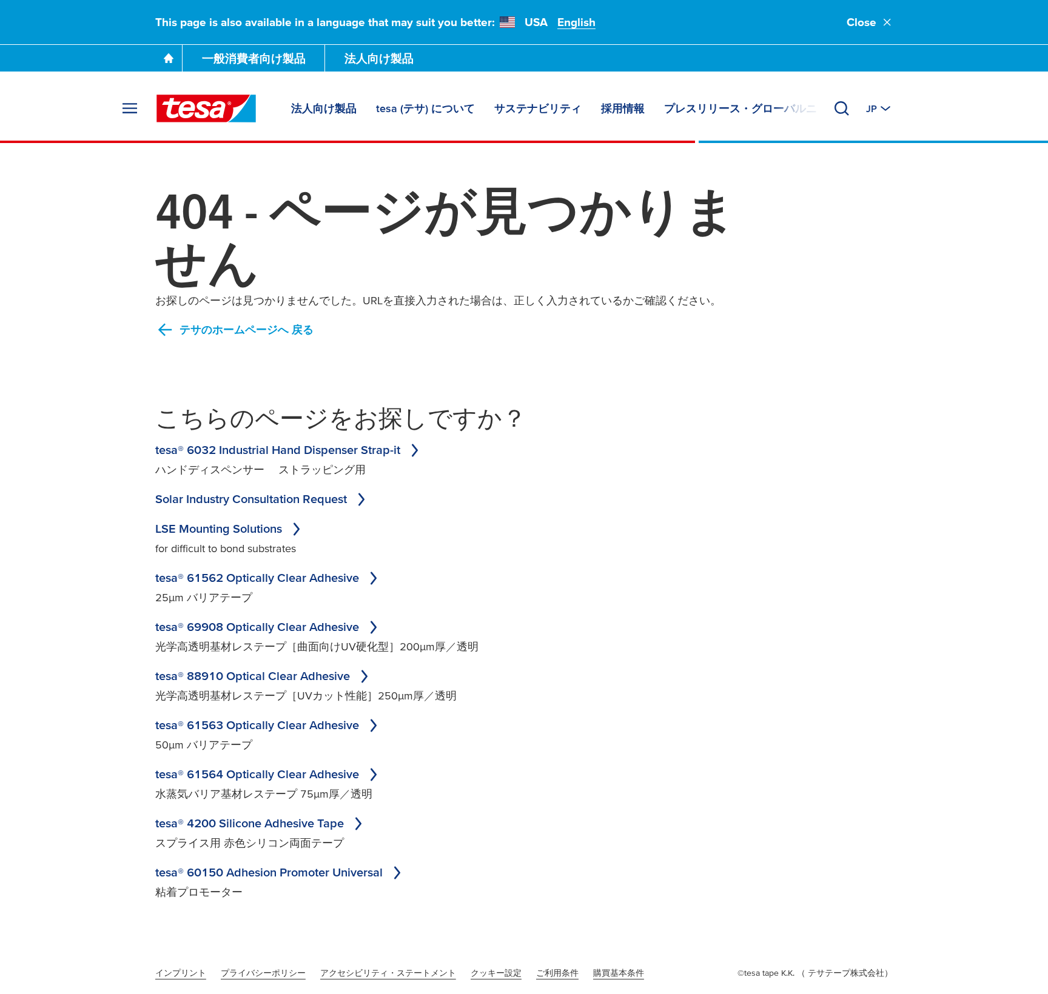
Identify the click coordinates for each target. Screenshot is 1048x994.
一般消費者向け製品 (254, 58)
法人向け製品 (379, 58)
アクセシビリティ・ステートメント (388, 973)
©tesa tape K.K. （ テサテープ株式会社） (815, 973)
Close (861, 22)
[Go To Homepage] (168, 58)
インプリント (180, 973)
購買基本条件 (618, 973)
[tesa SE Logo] (206, 108)
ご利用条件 (557, 973)
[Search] (842, 108)
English (576, 22)
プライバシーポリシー (263, 973)
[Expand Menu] (129, 108)
